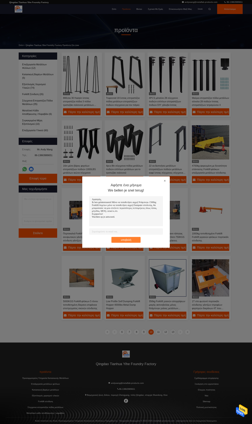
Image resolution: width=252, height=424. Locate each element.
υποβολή (126, 239)
